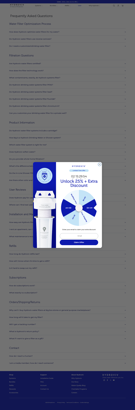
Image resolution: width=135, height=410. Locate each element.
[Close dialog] (99, 164)
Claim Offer (79, 242)
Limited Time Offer (79, 170)
